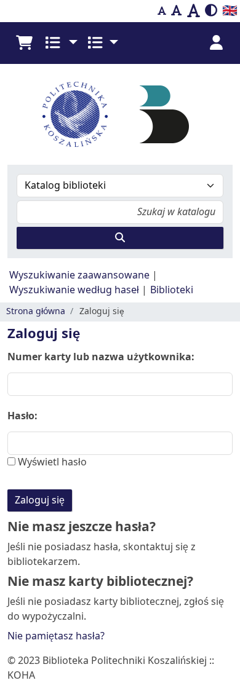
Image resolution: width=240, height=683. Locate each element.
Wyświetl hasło (51, 462)
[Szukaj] (120, 238)
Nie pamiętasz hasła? (56, 636)
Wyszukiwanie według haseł (74, 290)
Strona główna (35, 311)
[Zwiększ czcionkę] (193, 11)
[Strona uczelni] (75, 114)
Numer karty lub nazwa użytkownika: (100, 357)
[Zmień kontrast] (211, 11)
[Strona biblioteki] (164, 113)
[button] (24, 43)
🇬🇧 (230, 11)
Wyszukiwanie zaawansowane (79, 275)
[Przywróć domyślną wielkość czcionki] (177, 11)
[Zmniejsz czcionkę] (162, 11)
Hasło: (22, 416)
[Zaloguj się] (216, 43)
